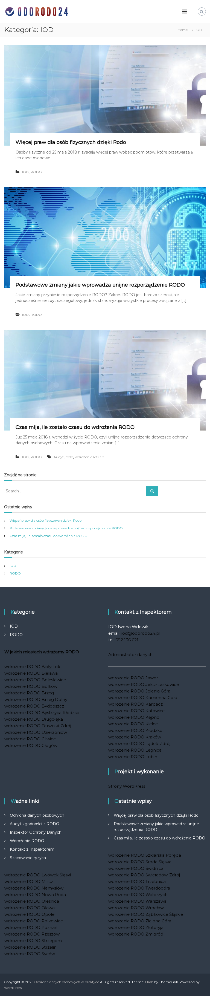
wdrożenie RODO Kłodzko (135, 730)
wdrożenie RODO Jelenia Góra (139, 691)
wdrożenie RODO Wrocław (136, 907)
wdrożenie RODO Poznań (30, 927)
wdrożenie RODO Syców (29, 953)
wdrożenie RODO (89, 457)
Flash (149, 982)
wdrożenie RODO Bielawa (31, 673)
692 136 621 (126, 639)
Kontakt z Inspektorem (32, 849)
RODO (36, 172)
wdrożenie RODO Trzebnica (137, 881)
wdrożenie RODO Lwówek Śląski (37, 874)
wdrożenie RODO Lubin (132, 756)
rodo (69, 457)
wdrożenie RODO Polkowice (33, 920)
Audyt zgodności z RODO (34, 823)
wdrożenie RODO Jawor (133, 677)
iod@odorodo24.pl (140, 633)
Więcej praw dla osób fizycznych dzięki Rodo (71, 142)
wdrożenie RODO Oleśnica (31, 901)
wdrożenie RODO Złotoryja (136, 927)
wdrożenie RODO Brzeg (29, 692)
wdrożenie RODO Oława (29, 907)
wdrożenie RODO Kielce (133, 723)
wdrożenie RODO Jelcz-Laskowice (143, 684)
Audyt (59, 457)
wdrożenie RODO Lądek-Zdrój (139, 743)
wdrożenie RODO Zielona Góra (139, 920)
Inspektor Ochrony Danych (36, 832)
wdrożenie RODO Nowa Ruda (35, 894)
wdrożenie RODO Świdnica (136, 868)
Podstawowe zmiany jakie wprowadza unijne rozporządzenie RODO (100, 285)
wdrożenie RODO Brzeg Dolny (35, 699)
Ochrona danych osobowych (37, 815)
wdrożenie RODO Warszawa (137, 901)
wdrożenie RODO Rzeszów (32, 934)
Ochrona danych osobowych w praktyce (66, 982)
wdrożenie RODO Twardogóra (139, 888)
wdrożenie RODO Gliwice (30, 738)
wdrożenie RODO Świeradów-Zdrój (144, 874)
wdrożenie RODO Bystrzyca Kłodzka (41, 712)
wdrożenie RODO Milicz (28, 881)
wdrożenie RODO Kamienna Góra (142, 697)
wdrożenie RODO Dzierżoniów (35, 732)
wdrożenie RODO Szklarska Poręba (144, 855)
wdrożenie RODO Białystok (32, 666)
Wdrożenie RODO (27, 840)
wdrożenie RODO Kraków (134, 737)
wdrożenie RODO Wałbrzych (138, 894)
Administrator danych (130, 654)
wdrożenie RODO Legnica (135, 750)
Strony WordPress (126, 786)
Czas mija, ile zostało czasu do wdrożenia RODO (75, 427)
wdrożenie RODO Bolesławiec (35, 679)
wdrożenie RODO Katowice (136, 710)
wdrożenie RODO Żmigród (135, 934)
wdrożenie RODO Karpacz (135, 704)
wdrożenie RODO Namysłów (33, 888)
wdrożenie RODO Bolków (30, 686)
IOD (25, 172)
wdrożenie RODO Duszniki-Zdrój (37, 725)
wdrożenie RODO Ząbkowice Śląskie (145, 914)
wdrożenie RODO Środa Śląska (139, 861)
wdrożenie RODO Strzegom (33, 940)
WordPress (13, 988)
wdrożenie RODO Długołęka (33, 719)
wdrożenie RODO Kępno (133, 717)
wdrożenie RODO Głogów (30, 745)
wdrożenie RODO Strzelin (30, 947)
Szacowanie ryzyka (28, 857)
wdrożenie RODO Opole (29, 914)
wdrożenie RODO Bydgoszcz (34, 706)
